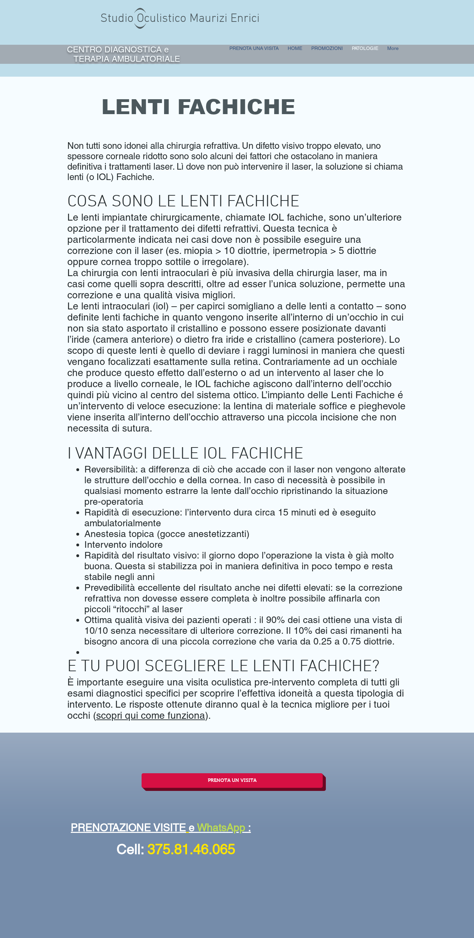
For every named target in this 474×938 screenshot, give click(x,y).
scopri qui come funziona (150, 715)
